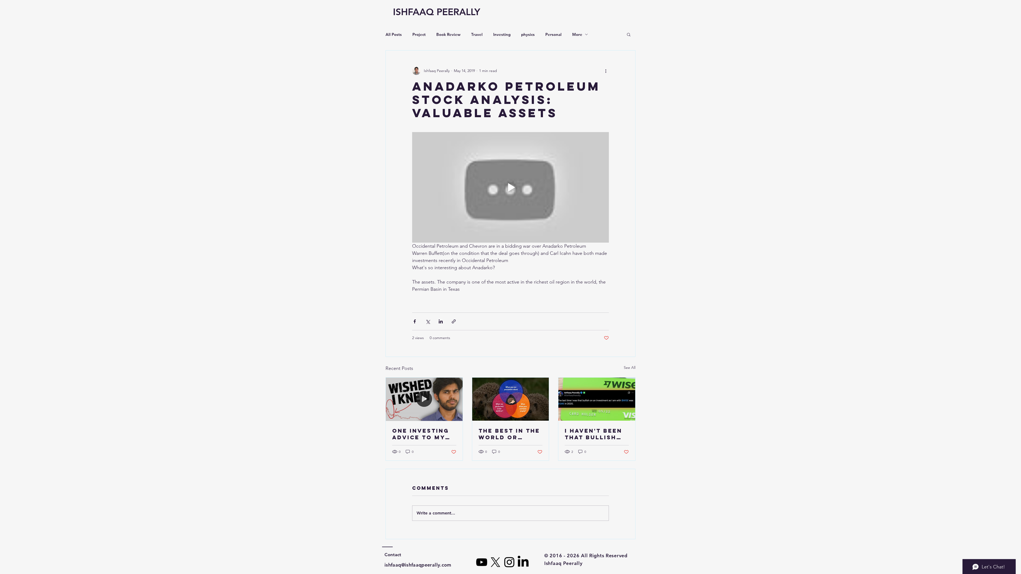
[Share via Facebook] (414, 321)
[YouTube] (481, 562)
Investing (501, 34)
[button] (628, 34)
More (577, 34)
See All (629, 367)
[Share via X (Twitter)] (427, 321)
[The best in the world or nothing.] (510, 399)
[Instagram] (509, 562)
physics (528, 34)
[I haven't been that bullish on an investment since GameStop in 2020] (596, 399)
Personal (553, 34)
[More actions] (605, 70)
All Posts (394, 34)
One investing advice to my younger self (420, 434)
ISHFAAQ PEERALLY (436, 12)
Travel (477, 34)
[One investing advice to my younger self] (424, 399)
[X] (495, 562)
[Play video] (510, 187)
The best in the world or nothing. (509, 434)
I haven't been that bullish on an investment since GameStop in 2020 (593, 434)
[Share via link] (453, 321)
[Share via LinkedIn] (440, 321)
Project (419, 34)
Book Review (448, 34)
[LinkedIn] (523, 562)
